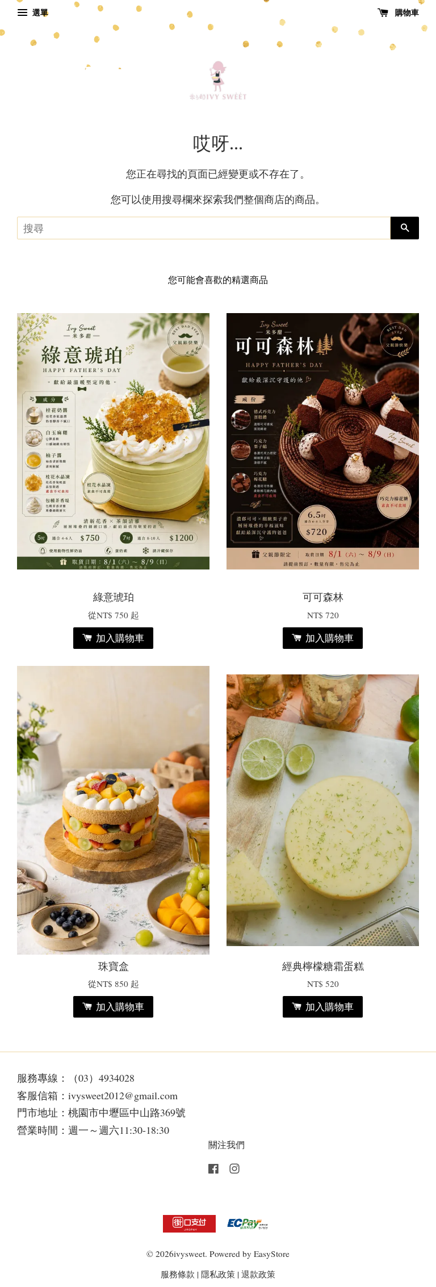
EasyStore (272, 1253)
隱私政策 (218, 1274)
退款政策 (258, 1274)
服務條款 (178, 1274)
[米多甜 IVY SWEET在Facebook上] (213, 1170)
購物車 (406, 12)
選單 (39, 12)
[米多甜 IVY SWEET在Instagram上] (234, 1170)
